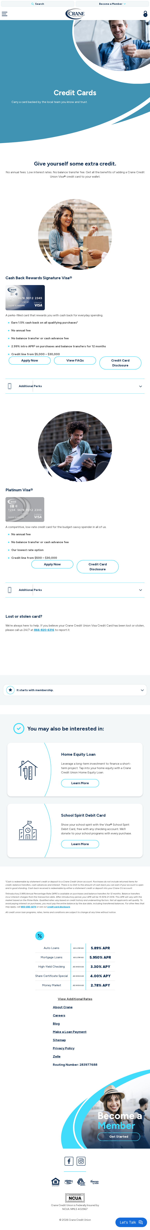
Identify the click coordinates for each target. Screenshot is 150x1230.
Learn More (85, 784)
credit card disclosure (58, 907)
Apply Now (36, 361)
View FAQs (81, 361)
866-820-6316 (44, 630)
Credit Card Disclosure (126, 364)
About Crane (63, 1007)
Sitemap (59, 1040)
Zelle (57, 1056)
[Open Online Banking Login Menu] (145, 13)
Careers (59, 1015)
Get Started (124, 1137)
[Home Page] (75, 13)
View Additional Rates (75, 999)
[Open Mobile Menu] (4, 13)
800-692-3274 (28, 907)
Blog (56, 1024)
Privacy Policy (63, 1048)
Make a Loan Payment (70, 1032)
